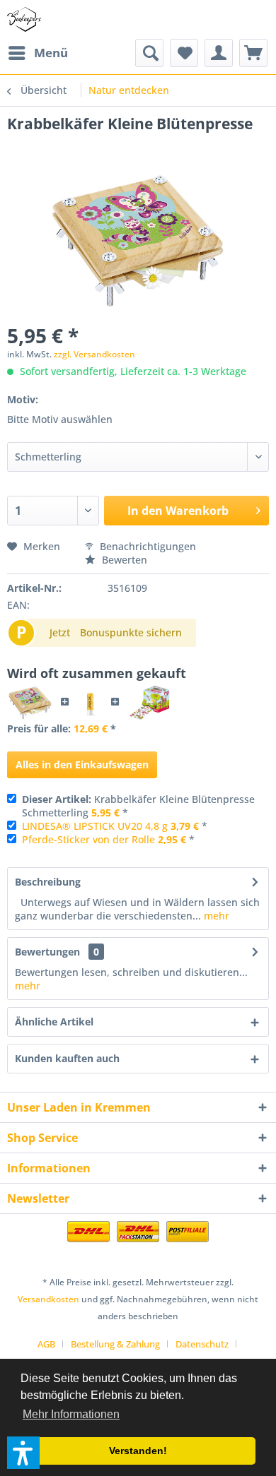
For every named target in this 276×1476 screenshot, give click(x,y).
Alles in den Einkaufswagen (82, 764)
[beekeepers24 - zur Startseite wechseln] (24, 19)
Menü (51, 52)
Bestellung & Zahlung (115, 1344)
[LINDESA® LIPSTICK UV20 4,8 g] (90, 702)
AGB (46, 1344)
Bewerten (123, 559)
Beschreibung (48, 881)
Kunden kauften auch (67, 1058)
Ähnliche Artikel (54, 1021)
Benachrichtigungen (146, 546)
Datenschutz (202, 1344)
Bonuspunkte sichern (131, 632)
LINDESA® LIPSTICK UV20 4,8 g (95, 826)
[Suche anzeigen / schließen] (149, 53)
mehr (215, 915)
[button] (23, 1452)
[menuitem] (37, 53)
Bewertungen (47, 951)
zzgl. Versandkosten (94, 354)
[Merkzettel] (184, 53)
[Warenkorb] (253, 53)
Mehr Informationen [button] (71, 1414)
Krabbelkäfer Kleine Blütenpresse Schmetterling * (138, 805)
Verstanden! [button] (138, 1450)
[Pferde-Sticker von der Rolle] (148, 702)
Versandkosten (48, 1299)
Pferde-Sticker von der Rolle (88, 839)
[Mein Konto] (219, 53)
